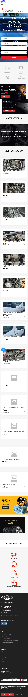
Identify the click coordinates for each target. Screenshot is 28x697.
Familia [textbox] (5, 48)
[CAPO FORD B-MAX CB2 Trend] (14, 479)
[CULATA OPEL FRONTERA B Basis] (14, 212)
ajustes (11, 690)
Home (3, 651)
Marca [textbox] (5, 38)
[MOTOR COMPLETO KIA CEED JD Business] (14, 354)
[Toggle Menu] (2, 5)
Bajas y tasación (5, 657)
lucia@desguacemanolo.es (9, 612)
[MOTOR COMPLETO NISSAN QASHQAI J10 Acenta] (14, 164)
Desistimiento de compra (7, 642)
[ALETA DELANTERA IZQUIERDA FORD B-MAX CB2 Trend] (14, 425)
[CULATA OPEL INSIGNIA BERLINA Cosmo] (14, 236)
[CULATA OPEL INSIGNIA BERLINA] (14, 188)
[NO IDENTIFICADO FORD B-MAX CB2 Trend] (14, 378)
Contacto (4, 659)
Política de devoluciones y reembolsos (10, 640)
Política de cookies (6, 638)
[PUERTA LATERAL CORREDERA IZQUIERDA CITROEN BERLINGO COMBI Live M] (14, 330)
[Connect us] (2, 623)
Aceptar (4, 694)
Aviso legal (4, 636)
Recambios (4, 653)
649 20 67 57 (11, 10)
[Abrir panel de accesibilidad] (3, 349)
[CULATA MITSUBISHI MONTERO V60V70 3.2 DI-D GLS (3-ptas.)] (14, 259)
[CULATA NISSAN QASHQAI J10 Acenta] (14, 283)
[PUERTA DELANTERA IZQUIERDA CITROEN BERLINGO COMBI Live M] (14, 307)
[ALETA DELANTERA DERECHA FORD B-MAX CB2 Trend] (14, 402)
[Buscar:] (12, 11)
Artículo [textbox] (6, 52)
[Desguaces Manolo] (7, 1)
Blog (3, 661)
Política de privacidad (6, 634)
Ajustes (16, 694)
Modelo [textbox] (6, 43)
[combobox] (14, 38)
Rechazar (10, 694)
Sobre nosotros (5, 655)
